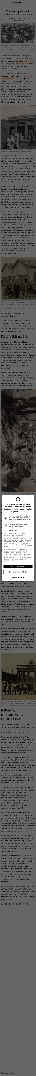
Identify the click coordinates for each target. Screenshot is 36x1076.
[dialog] (18, 538)
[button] (18, 530)
